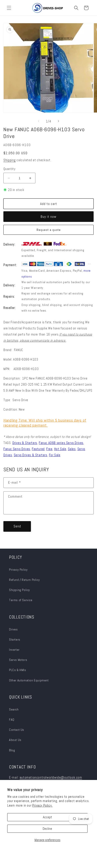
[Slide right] (58, 121)
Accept (47, 817)
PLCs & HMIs (18, 670)
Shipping (9, 160)
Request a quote (49, 230)
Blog (12, 750)
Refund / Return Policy (24, 580)
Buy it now (48, 216)
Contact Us (16, 730)
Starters (14, 639)
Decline (47, 828)
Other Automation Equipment (29, 680)
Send (17, 526)
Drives (13, 629)
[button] (9, 8)
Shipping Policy (19, 590)
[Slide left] (39, 121)
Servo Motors (18, 660)
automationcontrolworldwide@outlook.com (51, 777)
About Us (15, 740)
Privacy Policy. (42, 805)
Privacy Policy (18, 570)
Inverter (14, 650)
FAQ (11, 720)
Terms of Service (20, 600)
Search (14, 709)
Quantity (9, 169)
